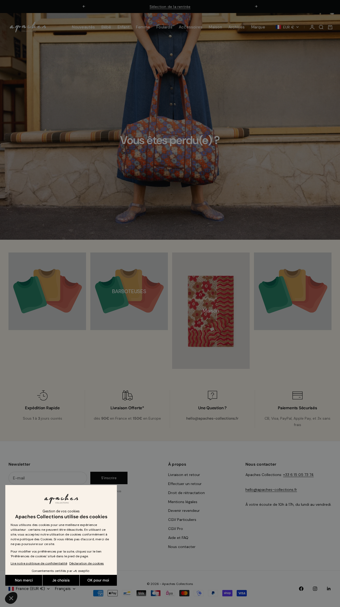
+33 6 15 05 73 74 (298, 474)
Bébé (106, 27)
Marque (258, 27)
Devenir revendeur (184, 510)
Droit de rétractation (186, 492)
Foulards (164, 27)
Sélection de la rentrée (170, 6)
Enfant (124, 27)
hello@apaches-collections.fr (271, 489)
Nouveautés (83, 27)
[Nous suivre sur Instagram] (315, 588)
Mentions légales (182, 501)
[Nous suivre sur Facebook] (301, 588)
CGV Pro (175, 528)
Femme (143, 27)
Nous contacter (182, 546)
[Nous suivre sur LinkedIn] (329, 588)
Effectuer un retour (185, 483)
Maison (215, 27)
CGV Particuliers (182, 519)
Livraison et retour (184, 474)
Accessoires (190, 27)
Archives (236, 27)
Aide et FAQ (178, 537)
